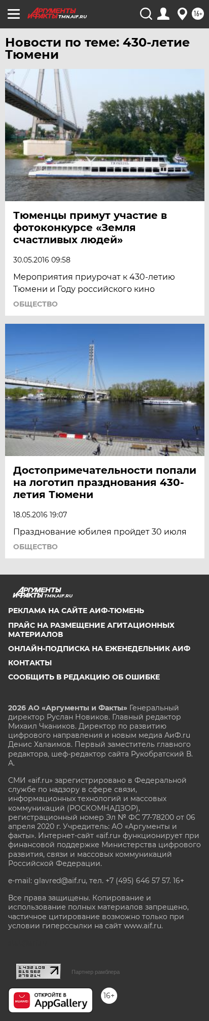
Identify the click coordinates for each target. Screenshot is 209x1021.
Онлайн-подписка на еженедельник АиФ (99, 648)
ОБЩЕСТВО (35, 304)
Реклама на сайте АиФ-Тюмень (76, 610)
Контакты (30, 662)
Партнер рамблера (96, 972)
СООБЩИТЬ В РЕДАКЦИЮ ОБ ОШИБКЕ (84, 677)
